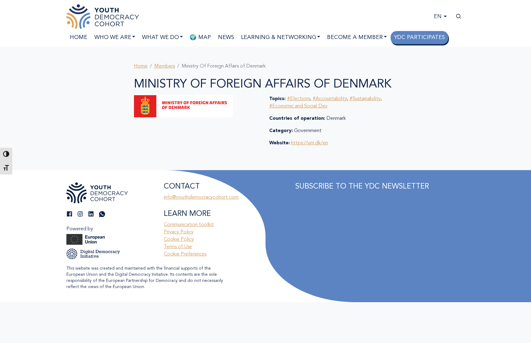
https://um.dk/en (309, 143)
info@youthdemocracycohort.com (201, 197)
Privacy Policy (179, 232)
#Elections (298, 98)
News (226, 37)
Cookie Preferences (185, 254)
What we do (160, 37)
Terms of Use (178, 246)
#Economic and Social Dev (298, 106)
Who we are (112, 37)
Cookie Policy (179, 239)
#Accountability (330, 98)
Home (78, 37)
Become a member (355, 37)
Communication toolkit (189, 224)
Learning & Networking (278, 37)
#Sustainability (364, 98)
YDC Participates (419, 37)
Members (164, 66)
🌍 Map (200, 37)
